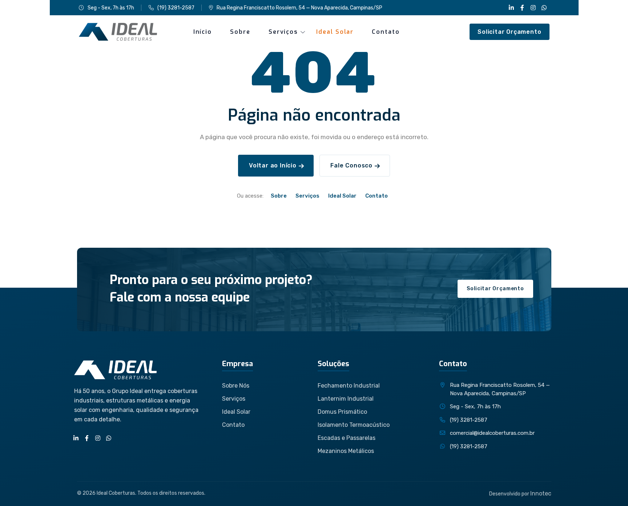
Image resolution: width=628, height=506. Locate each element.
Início (202, 32)
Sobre (240, 32)
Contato (385, 32)
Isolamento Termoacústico (354, 424)
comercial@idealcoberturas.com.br (492, 433)
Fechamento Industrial (349, 385)
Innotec (540, 493)
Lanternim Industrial (346, 398)
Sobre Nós (235, 385)
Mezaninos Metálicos (346, 451)
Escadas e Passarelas (346, 437)
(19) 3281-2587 (175, 8)
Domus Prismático (342, 411)
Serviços (283, 32)
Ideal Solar (335, 32)
